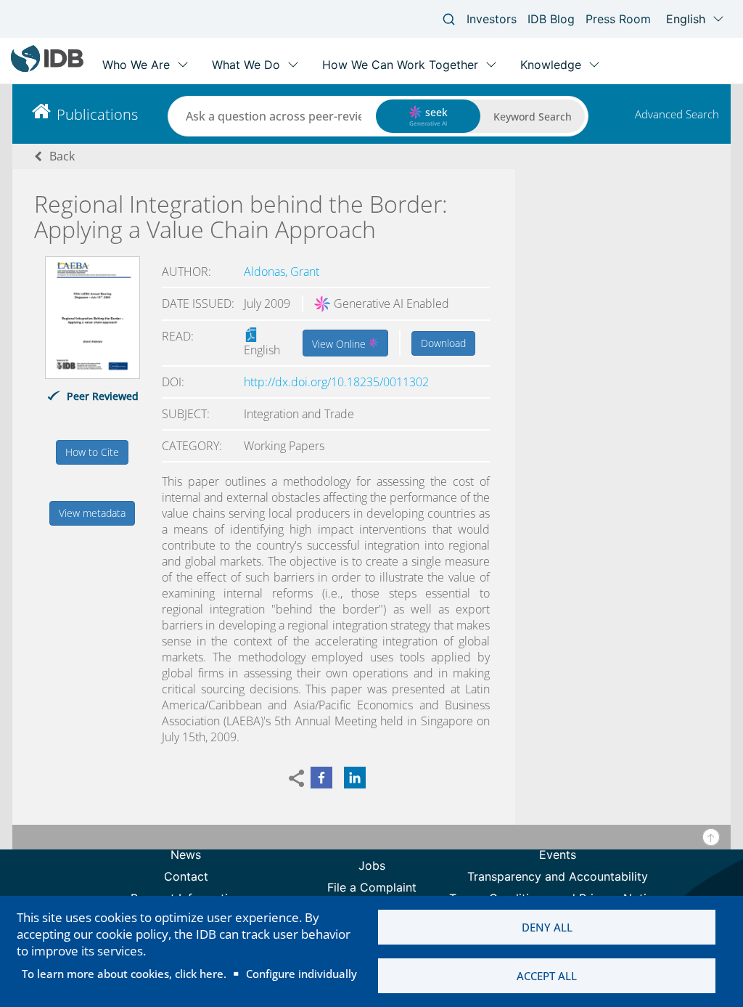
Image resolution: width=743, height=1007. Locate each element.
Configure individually (301, 973)
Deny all (547, 927)
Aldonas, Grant (281, 272)
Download (443, 343)
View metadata (92, 513)
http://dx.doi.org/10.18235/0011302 (336, 382)
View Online (340, 344)
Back (62, 156)
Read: (178, 336)
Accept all (547, 976)
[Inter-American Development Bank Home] (47, 69)
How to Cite (92, 452)
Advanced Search (677, 114)
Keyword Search (532, 116)
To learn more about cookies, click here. (124, 973)
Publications (97, 114)
